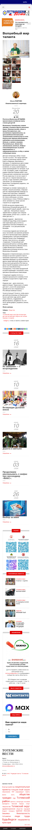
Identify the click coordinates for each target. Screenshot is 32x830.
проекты (13, 801)
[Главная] (16, 13)
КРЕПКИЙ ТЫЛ (21, 612)
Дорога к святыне (12, 448)
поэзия (25, 316)
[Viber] (23, 329)
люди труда (22, 816)
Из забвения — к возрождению (11, 367)
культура (16, 314)
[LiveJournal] (19, 329)
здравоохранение (8, 809)
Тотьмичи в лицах (20, 579)
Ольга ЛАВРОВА (16, 101)
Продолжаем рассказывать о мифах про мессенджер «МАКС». (15, 475)
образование (6, 792)
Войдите (6, 320)
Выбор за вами (11, 517)
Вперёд (30, 23)
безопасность (23, 813)
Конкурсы (11, 811)
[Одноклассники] (7, 329)
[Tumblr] (21, 329)
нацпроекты (24, 819)
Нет (9, 731)
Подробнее (6, 373)
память (27, 792)
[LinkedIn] (17, 329)
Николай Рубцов (18, 804)
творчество (18, 316)
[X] (11, 329)
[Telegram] (27, 329)
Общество (12, 310)
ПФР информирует (18, 792)
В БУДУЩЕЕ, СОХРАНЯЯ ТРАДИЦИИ (20, 624)
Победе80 (14, 790)
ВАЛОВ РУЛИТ (21, 591)
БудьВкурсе (9, 819)
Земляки (5, 318)
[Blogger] (13, 329)
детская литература (9, 316)
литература (22, 314)
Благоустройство (8, 787)
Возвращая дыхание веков (14, 408)
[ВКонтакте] (5, 329)
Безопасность (19, 20)
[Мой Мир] (9, 329)
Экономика (19, 621)
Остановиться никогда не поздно (21, 24)
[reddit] (15, 329)
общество (19, 809)
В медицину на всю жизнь (22, 603)
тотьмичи (11, 318)
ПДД (14, 798)
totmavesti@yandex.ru (11, 673)
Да (9, 729)
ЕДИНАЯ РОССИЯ (23, 811)
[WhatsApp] (25, 329)
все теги (27, 825)
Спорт (28, 804)
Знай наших (24, 789)
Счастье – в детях (22, 581)
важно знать (8, 795)
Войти (25, 2)
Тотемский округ (8, 314)
